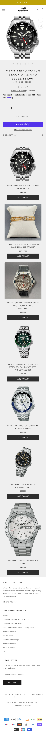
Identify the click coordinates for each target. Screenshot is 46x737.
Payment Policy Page (11, 639)
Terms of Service (9, 631)
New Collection (9, 648)
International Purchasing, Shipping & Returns (20, 627)
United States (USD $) (14, 696)
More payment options (23, 130)
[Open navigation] (3, 9)
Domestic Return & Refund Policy (15, 619)
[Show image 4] (25, 64)
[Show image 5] (28, 64)
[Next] (32, 63)
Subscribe (12, 682)
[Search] (38, 10)
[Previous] (13, 63)
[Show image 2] (20, 64)
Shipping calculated (18, 90)
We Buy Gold (23, 2)
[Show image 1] (17, 64)
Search (5, 615)
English (36, 694)
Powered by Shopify (23, 705)
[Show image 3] (23, 64)
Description (10, 135)
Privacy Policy (8, 635)
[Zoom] (41, 20)
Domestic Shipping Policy (12, 623)
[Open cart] (43, 9)
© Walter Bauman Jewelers (23, 702)
